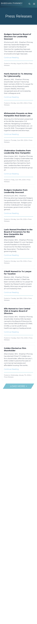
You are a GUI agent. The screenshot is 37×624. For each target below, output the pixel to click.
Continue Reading (11, 58)
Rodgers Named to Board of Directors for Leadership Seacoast (17, 36)
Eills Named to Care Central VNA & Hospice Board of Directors (17, 311)
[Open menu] (34, 4)
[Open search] (29, 4)
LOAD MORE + (18, 386)
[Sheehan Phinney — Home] (11, 4)
